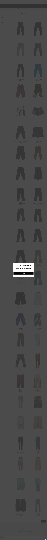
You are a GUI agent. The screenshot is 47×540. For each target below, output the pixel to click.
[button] (33, 264)
